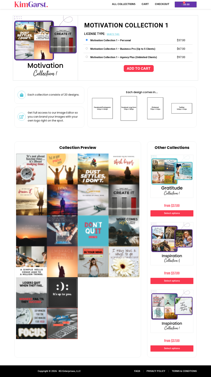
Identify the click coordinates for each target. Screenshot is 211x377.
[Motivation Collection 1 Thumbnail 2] (108, 246)
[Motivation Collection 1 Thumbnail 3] (47, 308)
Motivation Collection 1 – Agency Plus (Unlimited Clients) (123, 57)
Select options (172, 213)
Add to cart (139, 68)
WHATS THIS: (113, 34)
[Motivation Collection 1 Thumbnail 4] (47, 184)
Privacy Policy (156, 371)
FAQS (137, 371)
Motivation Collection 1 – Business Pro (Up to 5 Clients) (122, 48)
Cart (145, 4)
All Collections (123, 4)
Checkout (162, 4)
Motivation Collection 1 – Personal (110, 40)
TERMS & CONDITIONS (184, 371)
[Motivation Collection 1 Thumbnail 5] (108, 184)
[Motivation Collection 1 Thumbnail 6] (47, 246)
